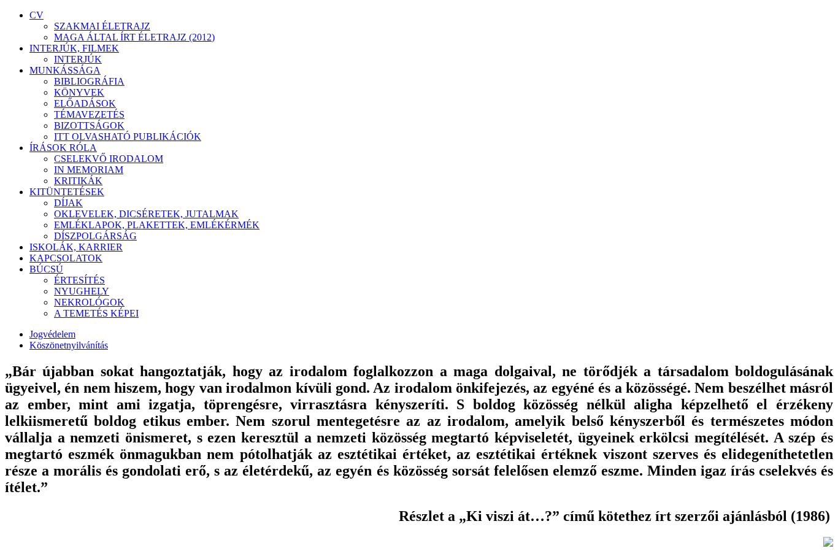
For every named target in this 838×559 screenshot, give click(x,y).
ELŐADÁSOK (85, 103)
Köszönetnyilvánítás (68, 345)
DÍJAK (68, 203)
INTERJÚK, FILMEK (74, 48)
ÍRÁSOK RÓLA (63, 147)
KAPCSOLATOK (65, 258)
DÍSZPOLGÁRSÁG (95, 236)
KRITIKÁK (78, 180)
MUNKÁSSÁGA (65, 70)
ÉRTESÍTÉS (79, 280)
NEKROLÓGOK (89, 302)
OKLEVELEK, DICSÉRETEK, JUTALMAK (146, 214)
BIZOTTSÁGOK (89, 125)
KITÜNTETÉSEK (66, 192)
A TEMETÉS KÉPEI (96, 313)
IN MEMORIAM (88, 169)
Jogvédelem (52, 334)
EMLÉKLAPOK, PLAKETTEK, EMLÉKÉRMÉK (156, 225)
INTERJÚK (78, 59)
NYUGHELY (81, 291)
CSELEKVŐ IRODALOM (108, 158)
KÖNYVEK (79, 92)
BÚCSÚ (46, 269)
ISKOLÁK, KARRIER (76, 247)
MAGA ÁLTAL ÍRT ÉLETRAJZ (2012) (134, 37)
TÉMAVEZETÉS (89, 114)
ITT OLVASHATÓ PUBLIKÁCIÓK (127, 136)
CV (36, 15)
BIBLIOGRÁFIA (89, 81)
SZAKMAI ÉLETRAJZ (102, 26)
